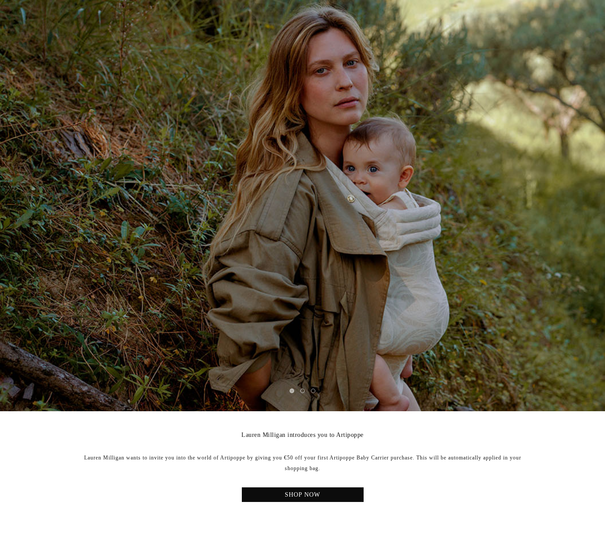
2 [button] (303, 391)
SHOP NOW (302, 494)
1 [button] (292, 391)
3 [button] (313, 391)
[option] (302, 205)
